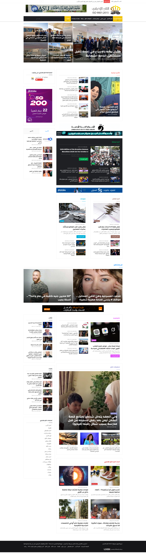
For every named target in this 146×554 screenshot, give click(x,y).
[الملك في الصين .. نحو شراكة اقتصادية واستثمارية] (47, 150)
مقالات (49, 467)
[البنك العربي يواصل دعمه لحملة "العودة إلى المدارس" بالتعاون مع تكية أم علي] (47, 140)
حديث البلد (48, 446)
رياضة (82, 19)
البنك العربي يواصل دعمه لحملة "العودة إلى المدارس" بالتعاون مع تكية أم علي (34, 140)
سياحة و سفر (48, 451)
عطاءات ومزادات (75, 19)
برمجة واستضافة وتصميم (116, 549)
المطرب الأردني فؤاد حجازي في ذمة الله (34, 399)
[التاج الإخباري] (106, 9)
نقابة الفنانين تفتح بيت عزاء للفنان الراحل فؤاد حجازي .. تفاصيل (34, 375)
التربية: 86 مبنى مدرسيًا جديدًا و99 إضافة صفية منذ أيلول (61, 58)
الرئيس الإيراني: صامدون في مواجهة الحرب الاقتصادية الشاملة (68, 90)
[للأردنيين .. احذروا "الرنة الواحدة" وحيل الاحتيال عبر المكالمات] (83, 333)
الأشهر (31, 131)
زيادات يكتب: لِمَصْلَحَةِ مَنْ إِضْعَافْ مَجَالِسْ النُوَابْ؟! (35, 331)
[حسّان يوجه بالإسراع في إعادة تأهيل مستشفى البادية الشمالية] (97, 42)
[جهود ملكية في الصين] (47, 173)
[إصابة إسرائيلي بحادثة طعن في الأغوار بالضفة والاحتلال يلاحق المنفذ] (83, 114)
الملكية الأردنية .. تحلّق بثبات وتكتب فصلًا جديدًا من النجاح (69, 449)
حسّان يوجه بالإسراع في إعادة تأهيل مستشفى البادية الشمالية (98, 53)
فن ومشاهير (48, 459)
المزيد (68, 19)
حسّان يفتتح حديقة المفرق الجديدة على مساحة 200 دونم (61, 38)
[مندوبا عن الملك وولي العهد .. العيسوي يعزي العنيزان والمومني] (47, 408)
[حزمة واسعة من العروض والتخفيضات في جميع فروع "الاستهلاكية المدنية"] (83, 80)
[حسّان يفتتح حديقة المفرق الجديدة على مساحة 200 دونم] (60, 33)
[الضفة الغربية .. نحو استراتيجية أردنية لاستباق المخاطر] (47, 165)
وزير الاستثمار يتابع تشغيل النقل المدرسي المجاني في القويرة (36, 38)
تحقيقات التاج (88, 19)
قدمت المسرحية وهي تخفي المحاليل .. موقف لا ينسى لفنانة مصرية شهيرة (98, 298)
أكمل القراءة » (83, 159)
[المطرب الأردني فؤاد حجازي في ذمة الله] (47, 400)
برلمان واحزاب (96, 19)
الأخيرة (47, 131)
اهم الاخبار (48, 435)
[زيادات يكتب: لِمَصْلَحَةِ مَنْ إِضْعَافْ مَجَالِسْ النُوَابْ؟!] (47, 332)
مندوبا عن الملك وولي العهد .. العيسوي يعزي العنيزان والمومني (35, 407)
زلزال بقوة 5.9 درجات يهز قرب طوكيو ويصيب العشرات (109, 228)
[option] (73, 42)
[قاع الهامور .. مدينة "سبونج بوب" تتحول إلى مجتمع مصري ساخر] (105, 97)
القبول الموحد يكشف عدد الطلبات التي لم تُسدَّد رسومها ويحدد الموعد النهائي (85, 1)
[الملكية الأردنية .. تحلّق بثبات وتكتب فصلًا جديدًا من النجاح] (68, 439)
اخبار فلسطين (47, 430)
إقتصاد (49, 428)
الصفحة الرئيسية (117, 19)
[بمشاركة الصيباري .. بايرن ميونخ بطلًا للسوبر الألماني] (83, 179)
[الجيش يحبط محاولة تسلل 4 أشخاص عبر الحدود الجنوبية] (36, 52)
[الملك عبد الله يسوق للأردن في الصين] (47, 340)
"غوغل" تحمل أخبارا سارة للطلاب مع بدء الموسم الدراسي (68, 244)
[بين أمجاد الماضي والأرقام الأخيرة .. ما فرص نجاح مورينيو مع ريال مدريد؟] (115, 179)
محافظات (48, 464)
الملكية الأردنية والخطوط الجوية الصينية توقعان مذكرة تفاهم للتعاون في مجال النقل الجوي (69, 98)
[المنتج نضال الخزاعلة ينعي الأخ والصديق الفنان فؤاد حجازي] (47, 392)
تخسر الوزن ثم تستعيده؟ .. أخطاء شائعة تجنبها (107, 491)
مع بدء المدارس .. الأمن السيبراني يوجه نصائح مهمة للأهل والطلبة (69, 326)
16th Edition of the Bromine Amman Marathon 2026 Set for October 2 (74, 150)
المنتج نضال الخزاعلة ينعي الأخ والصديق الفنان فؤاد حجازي (35, 392)
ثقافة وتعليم (48, 441)
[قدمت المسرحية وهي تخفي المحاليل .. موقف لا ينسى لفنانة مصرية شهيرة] (97, 286)
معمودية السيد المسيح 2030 (35, 324)
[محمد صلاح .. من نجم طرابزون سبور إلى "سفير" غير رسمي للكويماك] (83, 170)
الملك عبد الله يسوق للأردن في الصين (34, 338)
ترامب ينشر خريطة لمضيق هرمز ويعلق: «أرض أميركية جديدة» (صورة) (101, 253)
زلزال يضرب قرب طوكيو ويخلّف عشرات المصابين (74, 228)
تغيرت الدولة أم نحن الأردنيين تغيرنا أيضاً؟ (69, 107)
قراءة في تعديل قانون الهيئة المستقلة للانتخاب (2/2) (35, 157)
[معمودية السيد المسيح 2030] (47, 325)
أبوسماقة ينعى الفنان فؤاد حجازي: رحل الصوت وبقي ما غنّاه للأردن (34, 384)
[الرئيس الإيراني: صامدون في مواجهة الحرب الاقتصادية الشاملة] (83, 89)
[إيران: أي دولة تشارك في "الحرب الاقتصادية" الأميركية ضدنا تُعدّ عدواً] (115, 243)
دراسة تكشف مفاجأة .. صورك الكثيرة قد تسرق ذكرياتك (105, 524)
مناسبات (49, 469)
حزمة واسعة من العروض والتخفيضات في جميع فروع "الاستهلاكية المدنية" (71, 81)
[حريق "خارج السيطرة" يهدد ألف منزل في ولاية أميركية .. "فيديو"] (81, 252)
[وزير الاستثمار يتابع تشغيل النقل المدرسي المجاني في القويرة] (36, 33)
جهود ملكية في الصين (35, 171)
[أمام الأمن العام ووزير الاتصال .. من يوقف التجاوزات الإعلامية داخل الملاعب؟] (110, 439)
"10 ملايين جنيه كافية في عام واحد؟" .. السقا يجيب (49, 298)
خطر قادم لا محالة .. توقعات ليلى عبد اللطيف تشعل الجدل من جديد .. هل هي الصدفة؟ (90, 449)
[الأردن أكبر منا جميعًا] (47, 347)
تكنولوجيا (49, 443)
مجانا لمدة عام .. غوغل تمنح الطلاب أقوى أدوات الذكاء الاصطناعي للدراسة (105, 347)
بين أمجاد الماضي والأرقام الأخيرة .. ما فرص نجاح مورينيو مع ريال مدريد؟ (100, 180)
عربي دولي (103, 19)
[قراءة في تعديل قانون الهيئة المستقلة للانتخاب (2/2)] (47, 157)
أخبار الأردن (109, 19)
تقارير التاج (47, 546)
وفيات (49, 475)
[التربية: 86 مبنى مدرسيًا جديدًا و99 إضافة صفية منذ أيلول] (60, 52)
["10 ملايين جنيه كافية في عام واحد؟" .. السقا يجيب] (48, 286)
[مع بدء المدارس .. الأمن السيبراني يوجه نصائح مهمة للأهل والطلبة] (85, 325)
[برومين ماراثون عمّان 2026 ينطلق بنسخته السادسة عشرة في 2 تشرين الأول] (115, 170)
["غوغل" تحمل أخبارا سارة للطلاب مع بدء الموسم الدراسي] (81, 243)
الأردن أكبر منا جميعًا (36, 345)
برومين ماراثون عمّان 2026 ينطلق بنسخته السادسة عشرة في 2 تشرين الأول (100, 172)
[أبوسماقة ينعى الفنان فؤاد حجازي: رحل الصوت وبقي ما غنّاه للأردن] (47, 384)
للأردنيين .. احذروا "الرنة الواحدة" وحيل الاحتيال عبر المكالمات (70, 334)
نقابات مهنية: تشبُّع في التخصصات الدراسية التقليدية (74, 524)
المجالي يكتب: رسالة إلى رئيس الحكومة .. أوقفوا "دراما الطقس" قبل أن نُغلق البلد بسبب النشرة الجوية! (34, 355)
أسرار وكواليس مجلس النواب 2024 (36, 546)
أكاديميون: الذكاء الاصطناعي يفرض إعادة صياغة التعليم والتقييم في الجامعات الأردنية (69, 352)
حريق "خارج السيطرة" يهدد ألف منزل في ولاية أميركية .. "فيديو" (67, 253)
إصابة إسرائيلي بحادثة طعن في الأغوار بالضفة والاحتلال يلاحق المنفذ (70, 116)
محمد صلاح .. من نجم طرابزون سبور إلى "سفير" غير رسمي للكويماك (69, 171)
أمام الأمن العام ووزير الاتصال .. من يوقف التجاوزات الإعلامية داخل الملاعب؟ (111, 449)
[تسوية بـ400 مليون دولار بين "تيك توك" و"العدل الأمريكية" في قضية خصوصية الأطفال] (83, 342)
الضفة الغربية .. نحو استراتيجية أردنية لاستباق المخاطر (35, 165)
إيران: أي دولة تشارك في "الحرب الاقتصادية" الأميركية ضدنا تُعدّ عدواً (101, 244)
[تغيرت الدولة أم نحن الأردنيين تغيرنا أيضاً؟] (83, 106)
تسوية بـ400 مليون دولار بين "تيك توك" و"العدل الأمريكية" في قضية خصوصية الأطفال (69, 343)
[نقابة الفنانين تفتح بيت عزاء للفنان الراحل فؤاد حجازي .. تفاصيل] (47, 376)
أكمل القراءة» (115, 236)
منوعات (49, 472)
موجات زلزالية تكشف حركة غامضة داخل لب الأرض (75, 491)
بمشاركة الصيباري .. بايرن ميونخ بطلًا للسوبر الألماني (68, 180)
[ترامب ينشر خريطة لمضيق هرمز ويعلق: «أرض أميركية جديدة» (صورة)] (115, 252)
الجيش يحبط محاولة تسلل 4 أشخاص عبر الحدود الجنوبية (36, 58)
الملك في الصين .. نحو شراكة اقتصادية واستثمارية (34, 148)
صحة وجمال (48, 454)
